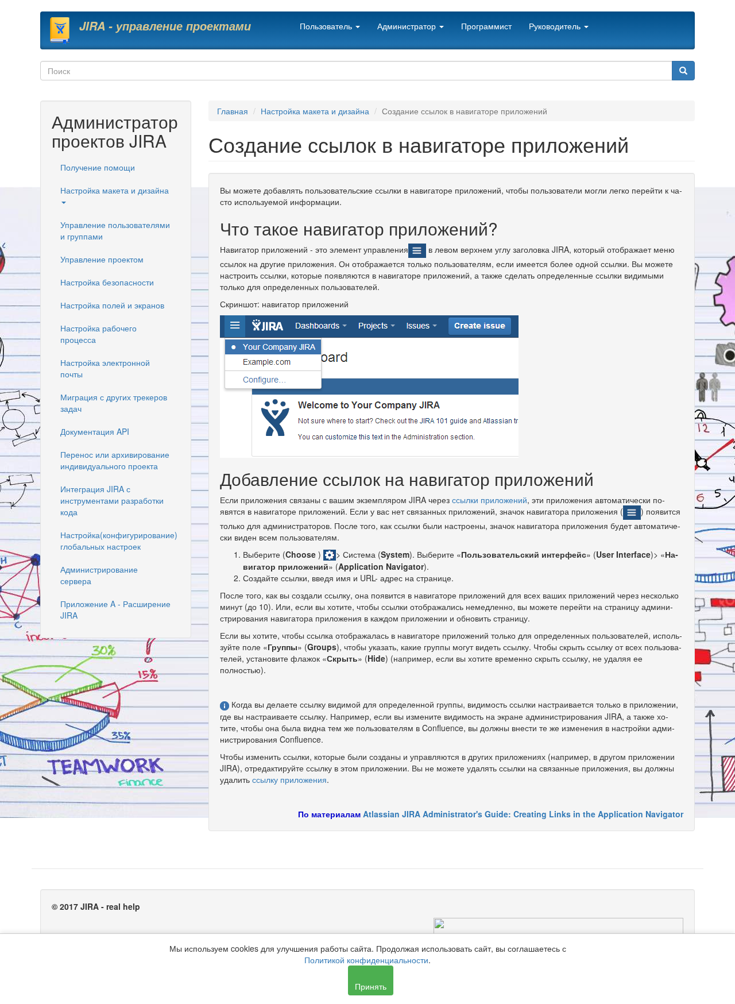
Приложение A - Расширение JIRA (115, 609)
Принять (370, 986)
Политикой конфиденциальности (366, 960)
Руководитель (556, 26)
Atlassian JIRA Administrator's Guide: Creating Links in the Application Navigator (522, 814)
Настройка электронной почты (105, 368)
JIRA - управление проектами (165, 26)
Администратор (407, 26)
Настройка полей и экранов (112, 305)
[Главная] (64, 30)
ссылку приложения (289, 779)
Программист (486, 26)
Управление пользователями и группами (115, 230)
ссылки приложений (489, 499)
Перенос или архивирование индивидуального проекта (114, 460)
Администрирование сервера (99, 574)
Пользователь (327, 26)
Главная (232, 111)
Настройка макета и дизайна (114, 190)
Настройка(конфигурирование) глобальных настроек (118, 540)
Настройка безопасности (107, 282)
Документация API (94, 431)
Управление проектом (102, 259)
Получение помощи (97, 167)
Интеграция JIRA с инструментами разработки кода (112, 500)
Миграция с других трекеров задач (113, 402)
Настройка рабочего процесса (98, 333)
